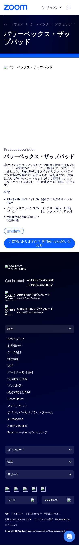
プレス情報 (14, 385)
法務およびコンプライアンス (18, 519)
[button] (69, 536)
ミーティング (49, 7)
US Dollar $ (51, 499)
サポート (13, 475)
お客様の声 (14, 345)
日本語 (12, 499)
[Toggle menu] (69, 7)
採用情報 (13, 359)
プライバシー (17, 513)
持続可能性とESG (18, 392)
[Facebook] (34, 489)
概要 (10, 329)
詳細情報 (15, 231)
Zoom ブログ (15, 339)
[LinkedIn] (7, 489)
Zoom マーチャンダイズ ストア (27, 432)
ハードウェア (13, 24)
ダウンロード (16, 449)
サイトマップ (11, 525)
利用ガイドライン (52, 513)
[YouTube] (25, 489)
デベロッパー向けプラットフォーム (30, 412)
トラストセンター (34, 513)
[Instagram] (43, 489)
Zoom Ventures (17, 426)
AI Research (15, 419)
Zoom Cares (15, 399)
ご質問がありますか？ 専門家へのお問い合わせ (41, 243)
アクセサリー (65, 24)
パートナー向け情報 (20, 372)
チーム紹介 (14, 352)
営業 (10, 462)
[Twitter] (16, 489)
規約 (7, 513)
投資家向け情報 (17, 379)
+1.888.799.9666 (40, 280)
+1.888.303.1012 (40, 285)
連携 (10, 365)
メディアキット (17, 406)
